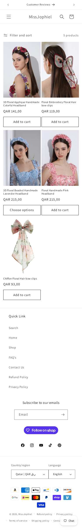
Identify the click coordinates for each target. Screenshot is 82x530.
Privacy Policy (18, 387)
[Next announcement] (74, 5)
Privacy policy (64, 514)
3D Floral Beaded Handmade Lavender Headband (20, 192)
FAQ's (12, 357)
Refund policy (44, 514)
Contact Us (16, 367)
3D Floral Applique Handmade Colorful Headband (21, 103)
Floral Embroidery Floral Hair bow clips (59, 103)
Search (13, 328)
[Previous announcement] (8, 5)
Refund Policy (18, 377)
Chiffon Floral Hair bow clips (20, 278)
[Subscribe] (63, 415)
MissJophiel (25, 513)
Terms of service (18, 520)
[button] (9, 17)
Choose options (22, 210)
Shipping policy (40, 520)
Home (13, 338)
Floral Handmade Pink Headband (55, 192)
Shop (12, 347)
